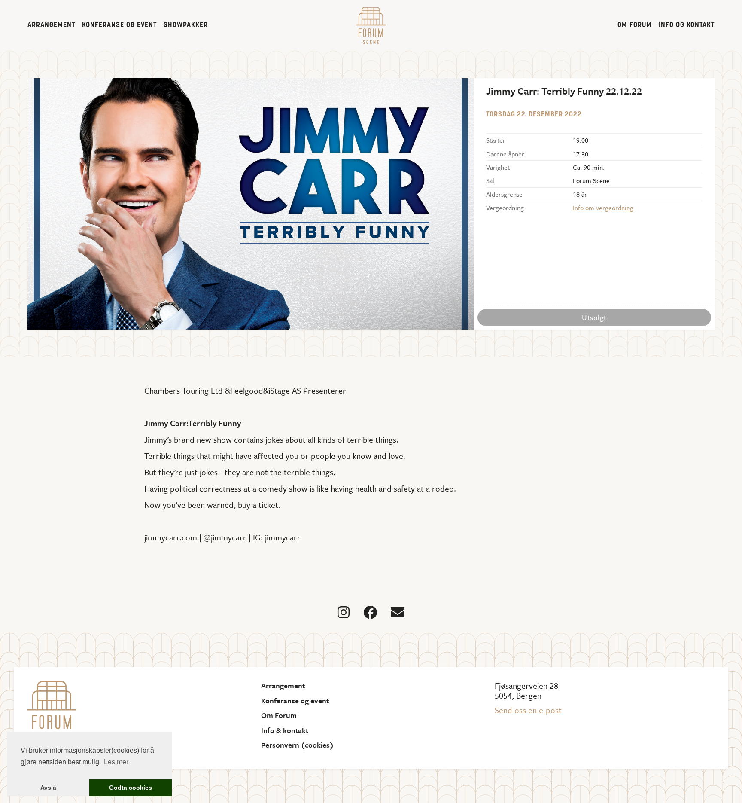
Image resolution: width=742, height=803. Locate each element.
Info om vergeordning (603, 207)
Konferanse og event (119, 25)
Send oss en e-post (528, 710)
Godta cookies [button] (130, 787)
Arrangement (51, 25)
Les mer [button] (116, 762)
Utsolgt (594, 317)
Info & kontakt (284, 730)
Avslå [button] (48, 787)
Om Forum (634, 25)
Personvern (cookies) (297, 745)
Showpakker (186, 25)
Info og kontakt (687, 25)
